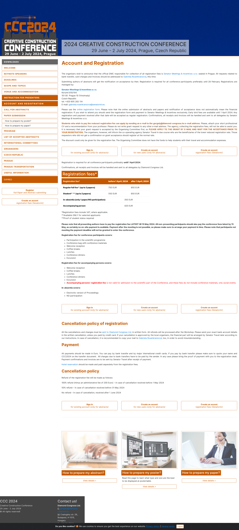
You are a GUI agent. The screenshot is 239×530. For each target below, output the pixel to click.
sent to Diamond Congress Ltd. (117, 332)
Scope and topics (15, 85)
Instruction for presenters (21, 97)
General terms (168, 526)
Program (9, 131)
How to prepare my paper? (17, 125)
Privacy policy (152, 526)
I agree (180, 526)
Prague (8, 161)
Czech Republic (13, 155)
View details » (89, 480)
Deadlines (10, 80)
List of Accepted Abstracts (21, 137)
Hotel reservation (70, 364)
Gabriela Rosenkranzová (134, 76)
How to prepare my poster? (18, 121)
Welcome (16, 67)
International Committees (21, 143)
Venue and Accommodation (21, 91)
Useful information (16, 172)
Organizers (11, 149)
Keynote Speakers (15, 74)
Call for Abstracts (16, 109)
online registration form (88, 109)
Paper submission (15, 115)
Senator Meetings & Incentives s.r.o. (181, 73)
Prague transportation (19, 166)
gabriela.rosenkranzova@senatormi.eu (87, 104)
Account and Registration (24, 103)
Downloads (11, 62)
